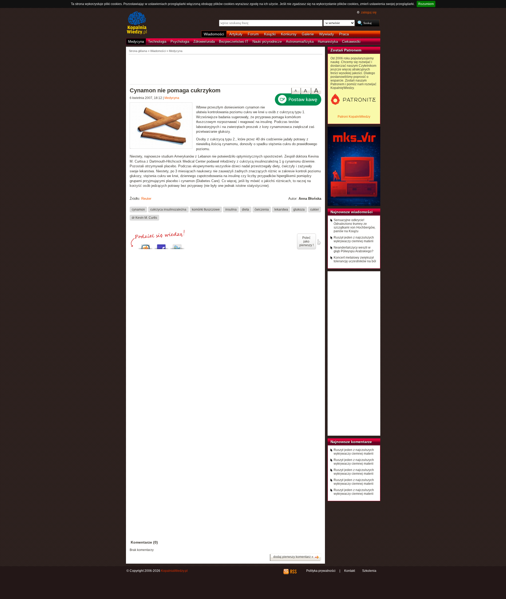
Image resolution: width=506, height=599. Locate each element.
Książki (270, 34)
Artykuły (235, 34)
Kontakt (349, 571)
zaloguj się (369, 12)
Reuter (146, 199)
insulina (231, 209)
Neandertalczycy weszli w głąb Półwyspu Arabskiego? (353, 249)
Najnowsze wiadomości (351, 212)
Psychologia (180, 42)
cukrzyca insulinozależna (168, 209)
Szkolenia (369, 571)
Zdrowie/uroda (204, 42)
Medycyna (136, 42)
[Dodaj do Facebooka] (161, 245)
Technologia (157, 42)
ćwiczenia (262, 209)
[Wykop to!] (145, 245)
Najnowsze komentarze (351, 442)
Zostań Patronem (345, 50)
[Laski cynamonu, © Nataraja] (163, 126)
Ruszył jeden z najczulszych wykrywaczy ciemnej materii (354, 239)
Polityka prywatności (320, 571)
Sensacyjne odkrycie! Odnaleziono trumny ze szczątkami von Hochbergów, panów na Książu (354, 225)
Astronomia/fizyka (300, 42)
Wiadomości (214, 34)
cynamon (138, 209)
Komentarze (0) (144, 542)
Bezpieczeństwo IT (233, 42)
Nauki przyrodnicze (267, 42)
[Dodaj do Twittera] (177, 245)
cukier (314, 209)
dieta (245, 209)
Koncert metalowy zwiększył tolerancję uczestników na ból (355, 259)
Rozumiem (426, 4)
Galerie (308, 34)
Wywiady (326, 34)
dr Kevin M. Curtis (144, 217)
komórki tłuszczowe (206, 209)
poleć (318, 242)
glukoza (299, 209)
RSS (293, 571)
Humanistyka (328, 42)
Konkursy (288, 34)
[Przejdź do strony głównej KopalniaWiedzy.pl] (137, 23)
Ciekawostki (351, 42)
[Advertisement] (226, 69)
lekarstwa (281, 209)
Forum (253, 34)
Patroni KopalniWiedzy (354, 116)
